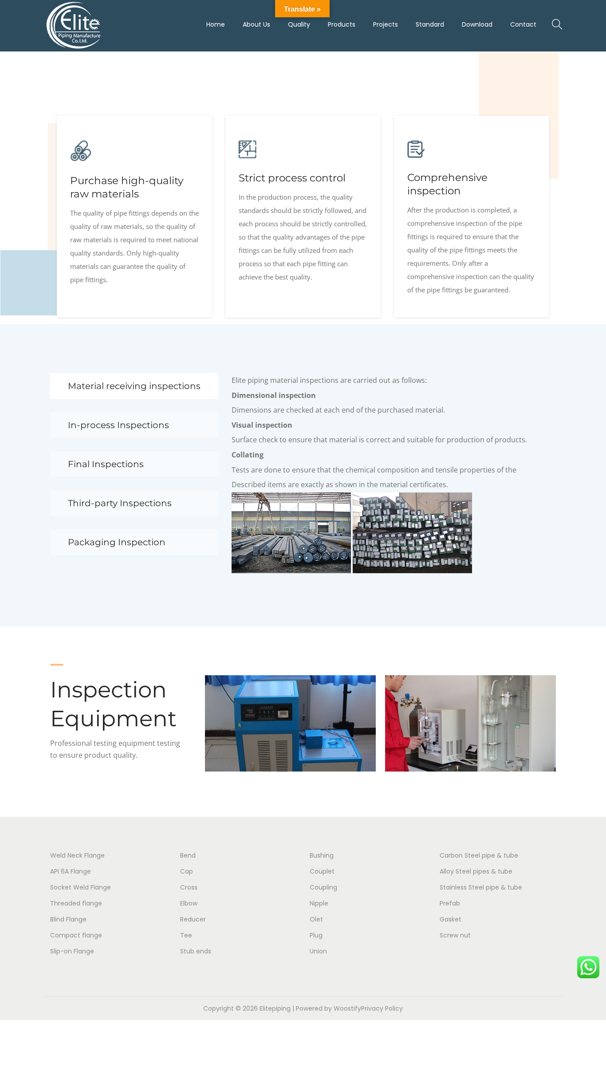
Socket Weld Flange (80, 887)
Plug (316, 935)
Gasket (450, 919)
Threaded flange (76, 903)
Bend (188, 855)
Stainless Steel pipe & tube (481, 887)
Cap (186, 871)
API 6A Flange (70, 871)
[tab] (134, 386)
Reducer (193, 919)
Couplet (322, 871)
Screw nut (455, 935)
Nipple (319, 903)
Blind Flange (68, 919)
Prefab (450, 903)
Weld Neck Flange (77, 855)
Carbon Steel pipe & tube (479, 855)
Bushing (322, 855)
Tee (186, 935)
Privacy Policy (382, 1008)
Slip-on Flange (72, 951)
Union (318, 951)
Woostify (347, 1008)
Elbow (188, 903)
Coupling (323, 887)
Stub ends (195, 951)
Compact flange (76, 935)
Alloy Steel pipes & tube (476, 871)
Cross (188, 887)
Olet (316, 919)
